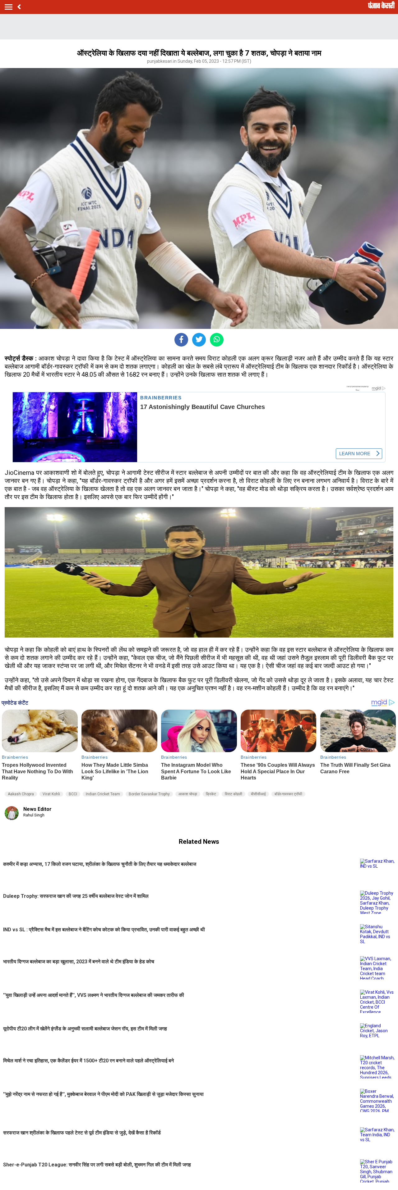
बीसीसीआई (258, 794)
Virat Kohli (51, 794)
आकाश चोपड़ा (187, 794)
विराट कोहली (233, 794)
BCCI (73, 794)
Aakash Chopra (21, 794)
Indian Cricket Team (103, 794)
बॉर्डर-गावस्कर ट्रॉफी (288, 794)
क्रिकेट (211, 794)
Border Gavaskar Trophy (149, 794)
